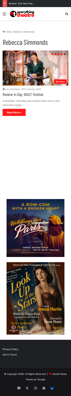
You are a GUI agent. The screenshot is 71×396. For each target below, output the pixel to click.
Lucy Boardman (12, 89)
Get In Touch (10, 354)
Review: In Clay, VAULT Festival (23, 94)
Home (8, 31)
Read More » (14, 112)
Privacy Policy (10, 349)
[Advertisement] (35, 158)
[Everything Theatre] (22, 13)
